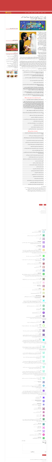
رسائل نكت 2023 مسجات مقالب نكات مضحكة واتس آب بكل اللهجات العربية (35, 187)
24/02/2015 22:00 (38, 321)
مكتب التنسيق (35, 12)
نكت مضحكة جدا (40, 67)
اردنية (44, 210)
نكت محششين (37, 58)
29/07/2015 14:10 (35, 285)
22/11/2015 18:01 (35, 241)
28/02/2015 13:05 (38, 315)
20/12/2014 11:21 (35, 430)
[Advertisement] (26, 6)
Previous (41, 204)
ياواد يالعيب (29, 12)
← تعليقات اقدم (24, 440)
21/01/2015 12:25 (38, 377)
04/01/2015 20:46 (35, 403)
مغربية (42, 212)
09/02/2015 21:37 (37, 324)
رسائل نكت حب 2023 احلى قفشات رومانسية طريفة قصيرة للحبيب (36, 190)
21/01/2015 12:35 (38, 370)
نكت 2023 (37, 70)
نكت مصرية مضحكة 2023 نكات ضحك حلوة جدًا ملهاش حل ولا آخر (36, 191)
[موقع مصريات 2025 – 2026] (8, 14)
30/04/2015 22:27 (33, 295)
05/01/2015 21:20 (38, 396)
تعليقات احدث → (44, 440)
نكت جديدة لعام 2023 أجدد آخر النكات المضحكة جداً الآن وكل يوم (36, 188)
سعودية (41, 210)
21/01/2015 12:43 (38, 360)
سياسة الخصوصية (36, 459)
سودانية (45, 211)
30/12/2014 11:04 (36, 423)
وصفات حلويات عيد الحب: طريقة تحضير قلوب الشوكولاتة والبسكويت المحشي (12, 65)
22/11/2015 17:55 (35, 245)
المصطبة (39, 12)
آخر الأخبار (42, 12)
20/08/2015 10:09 (35, 273)
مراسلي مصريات (32, 459)
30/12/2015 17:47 (38, 234)
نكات (45, 209)
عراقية (42, 211)
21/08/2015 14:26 (38, 269)
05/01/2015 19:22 (33, 400)
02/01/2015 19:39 (38, 411)
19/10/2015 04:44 (38, 258)
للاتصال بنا (45, 459)
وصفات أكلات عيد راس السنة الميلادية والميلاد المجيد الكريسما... (12, 49)
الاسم (45, 451)
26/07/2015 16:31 (36, 288)
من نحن (39, 459)
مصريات (45, 12)
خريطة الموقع (42, 459)
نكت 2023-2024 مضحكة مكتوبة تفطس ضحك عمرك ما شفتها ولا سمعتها (35, 189)
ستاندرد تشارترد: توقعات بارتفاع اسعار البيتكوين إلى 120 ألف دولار (13, 58)
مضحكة (44, 212)
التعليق (45, 443)
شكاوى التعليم (15, 40)
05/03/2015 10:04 (38, 308)
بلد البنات (32, 12)
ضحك (43, 211)
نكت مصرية (12, 74)
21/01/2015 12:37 (38, 366)
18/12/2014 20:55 (36, 437)
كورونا (41, 211)
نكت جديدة (8, 74)
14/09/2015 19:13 (37, 266)
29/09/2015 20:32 (36, 262)
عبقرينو (25, 12)
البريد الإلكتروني (32, 451)
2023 (45, 210)
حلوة (43, 210)
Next (44, 204)
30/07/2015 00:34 (38, 281)
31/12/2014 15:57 (37, 418)
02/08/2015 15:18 (38, 278)
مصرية (45, 212)
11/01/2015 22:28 (35, 381)
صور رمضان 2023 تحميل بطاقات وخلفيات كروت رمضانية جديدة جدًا (12, 64)
